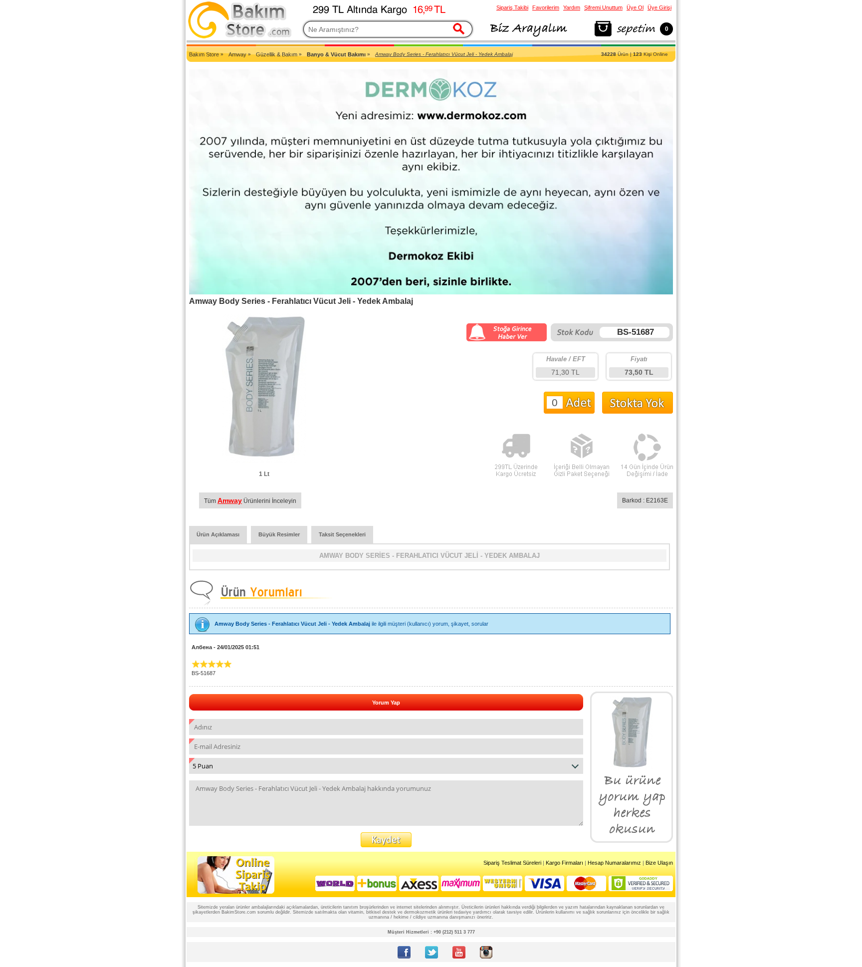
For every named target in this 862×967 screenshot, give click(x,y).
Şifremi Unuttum (603, 7)
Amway (237, 54)
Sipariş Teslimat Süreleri (512, 863)
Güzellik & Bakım (276, 54)
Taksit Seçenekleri (342, 534)
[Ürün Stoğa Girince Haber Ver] (506, 339)
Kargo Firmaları (564, 863)
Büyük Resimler (279, 534)
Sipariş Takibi (512, 7)
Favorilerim (545, 7)
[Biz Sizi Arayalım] (528, 37)
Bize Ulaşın (659, 863)
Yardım (571, 7)
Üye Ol (635, 7)
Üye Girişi (659, 7)
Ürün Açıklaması (218, 534)
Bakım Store (204, 54)
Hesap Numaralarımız (614, 863)
